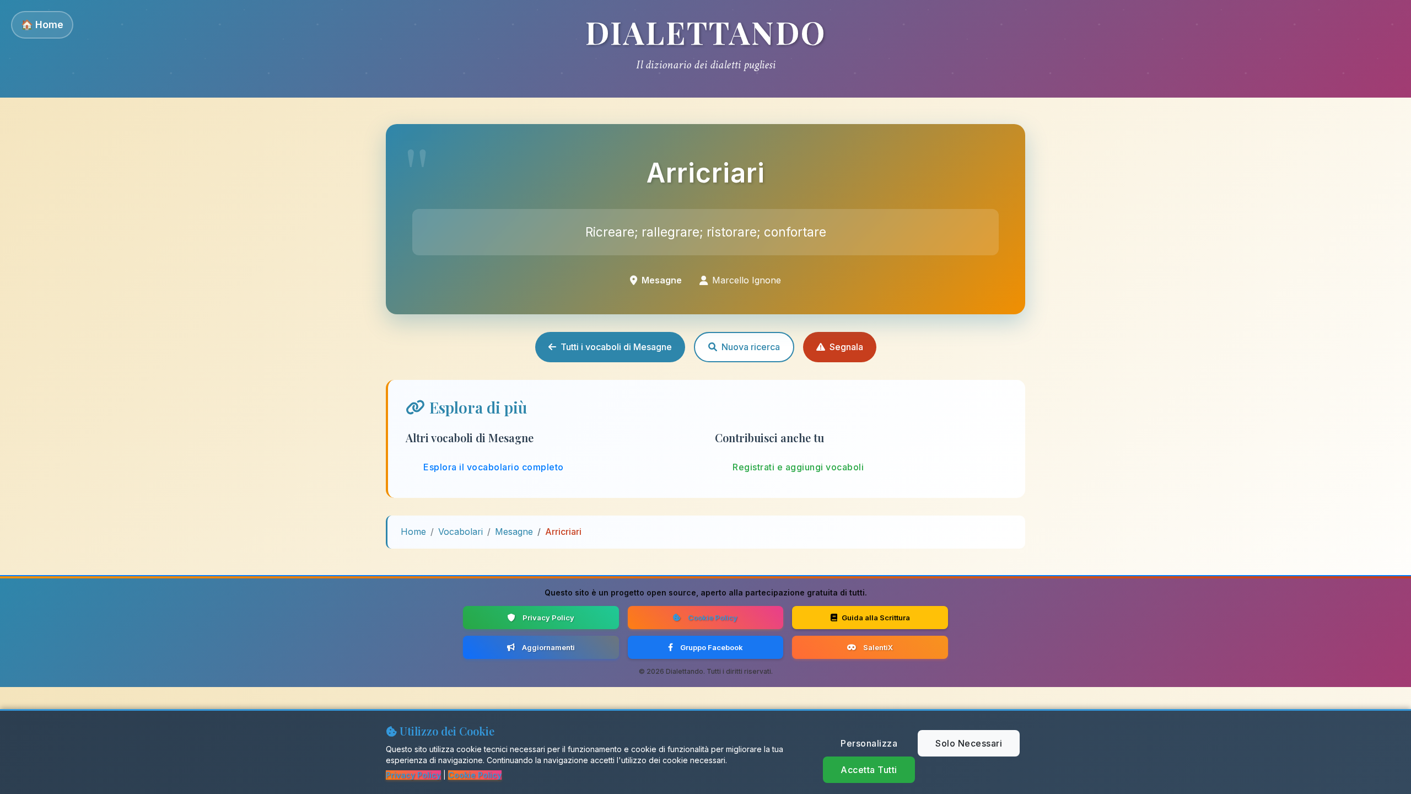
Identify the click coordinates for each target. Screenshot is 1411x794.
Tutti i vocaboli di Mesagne (616, 346)
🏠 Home (42, 24)
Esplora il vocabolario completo (493, 467)
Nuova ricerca (750, 346)
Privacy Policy (548, 617)
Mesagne (514, 531)
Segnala (846, 346)
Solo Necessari (968, 743)
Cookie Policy (712, 617)
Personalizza (869, 743)
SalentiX (878, 647)
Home (413, 531)
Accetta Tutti (869, 769)
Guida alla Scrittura (876, 617)
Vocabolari (460, 531)
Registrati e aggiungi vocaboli (798, 467)
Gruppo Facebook (711, 647)
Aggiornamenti (548, 647)
